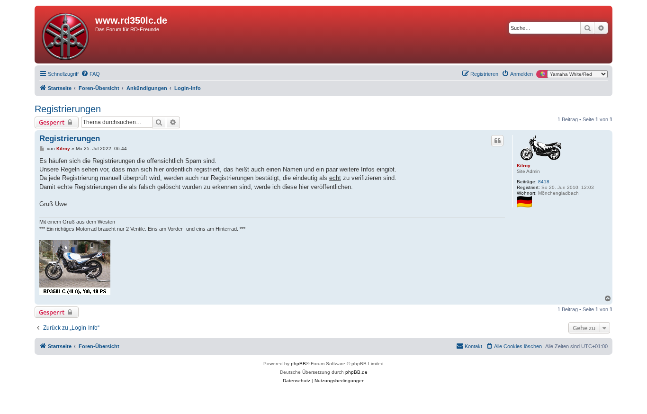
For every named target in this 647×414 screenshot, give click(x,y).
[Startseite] (66, 34)
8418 (543, 181)
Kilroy (523, 165)
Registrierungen (68, 109)
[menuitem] (90, 74)
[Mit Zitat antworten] (497, 140)
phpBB (298, 363)
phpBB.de (356, 372)
